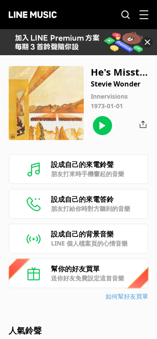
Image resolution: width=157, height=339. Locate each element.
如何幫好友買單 (127, 296)
